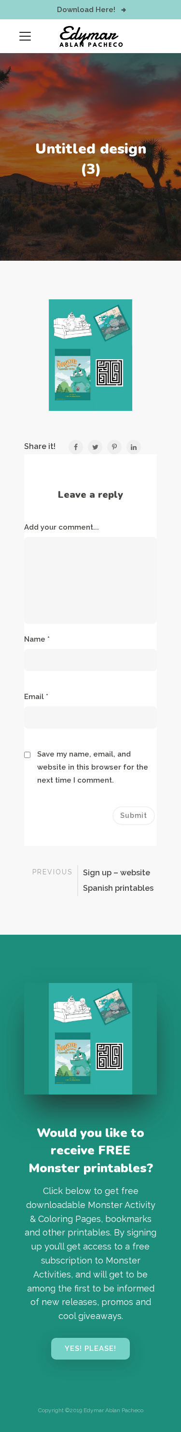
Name (37, 639)
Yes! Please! (90, 1348)
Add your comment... (61, 527)
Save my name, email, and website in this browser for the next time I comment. (92, 767)
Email (36, 696)
